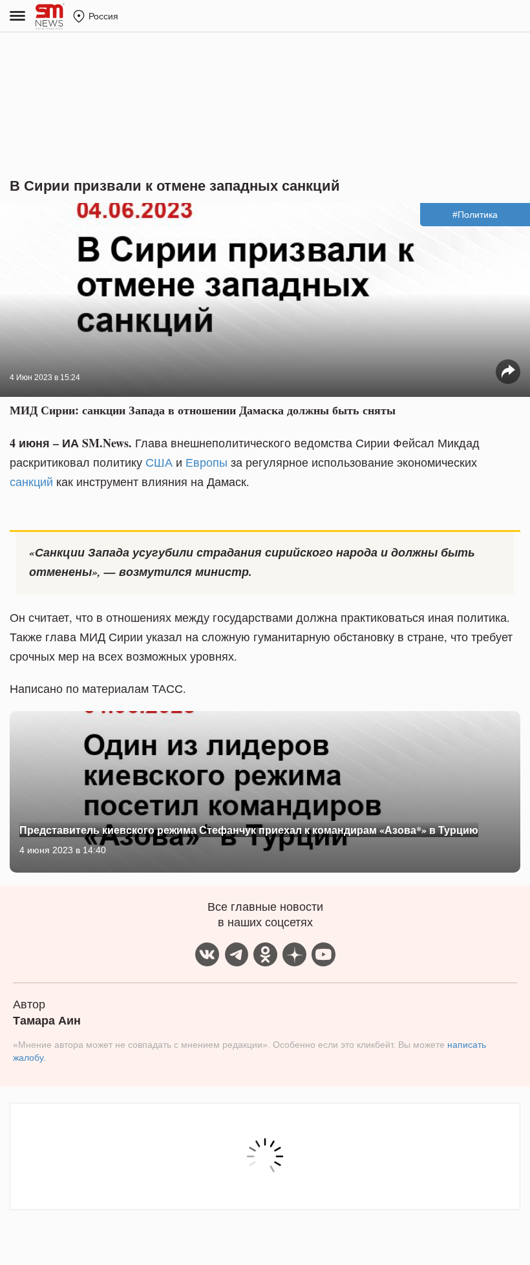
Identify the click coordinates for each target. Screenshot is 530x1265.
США (159, 462)
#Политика (475, 214)
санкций (31, 481)
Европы (207, 462)
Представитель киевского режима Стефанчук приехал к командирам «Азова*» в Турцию (248, 829)
